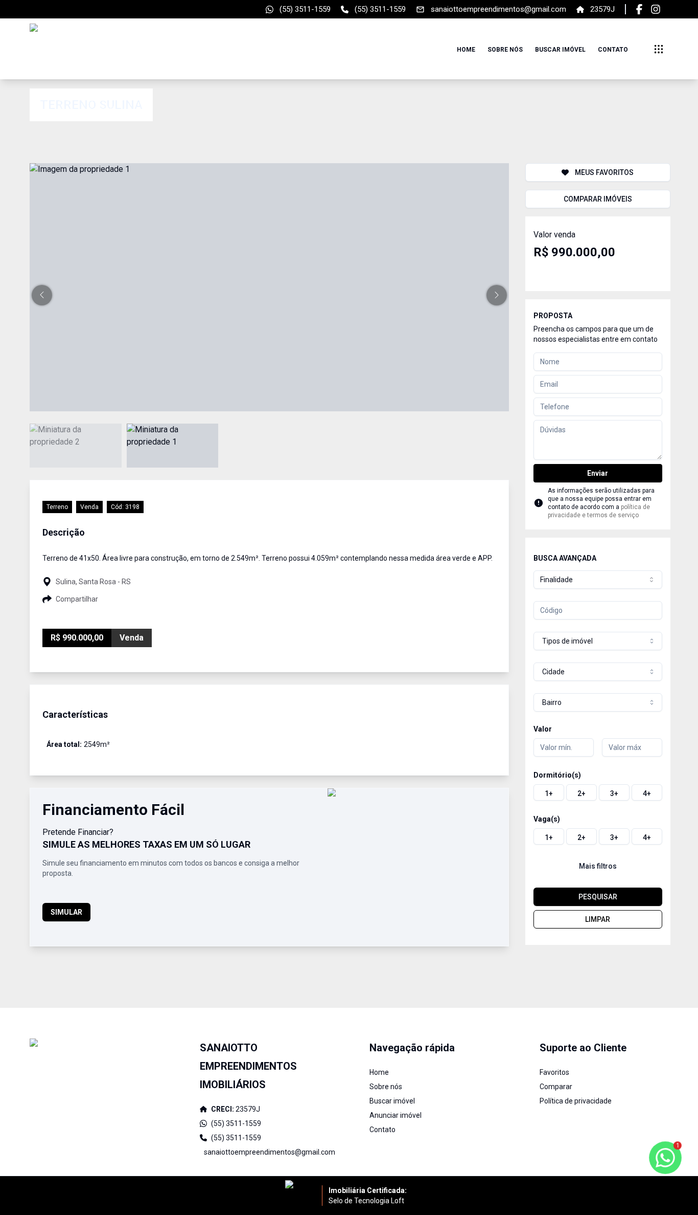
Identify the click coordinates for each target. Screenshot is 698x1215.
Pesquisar (597, 897)
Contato (613, 49)
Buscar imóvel (560, 49)
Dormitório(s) (557, 775)
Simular (66, 912)
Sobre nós (505, 49)
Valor (542, 729)
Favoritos (554, 1072)
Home (466, 49)
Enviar (597, 473)
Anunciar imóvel (395, 1115)
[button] (42, 295)
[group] (597, 792)
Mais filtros (598, 866)
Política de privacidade (576, 1101)
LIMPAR (597, 919)
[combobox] (597, 579)
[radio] (548, 792)
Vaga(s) (546, 819)
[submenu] (658, 49)
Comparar (556, 1087)
